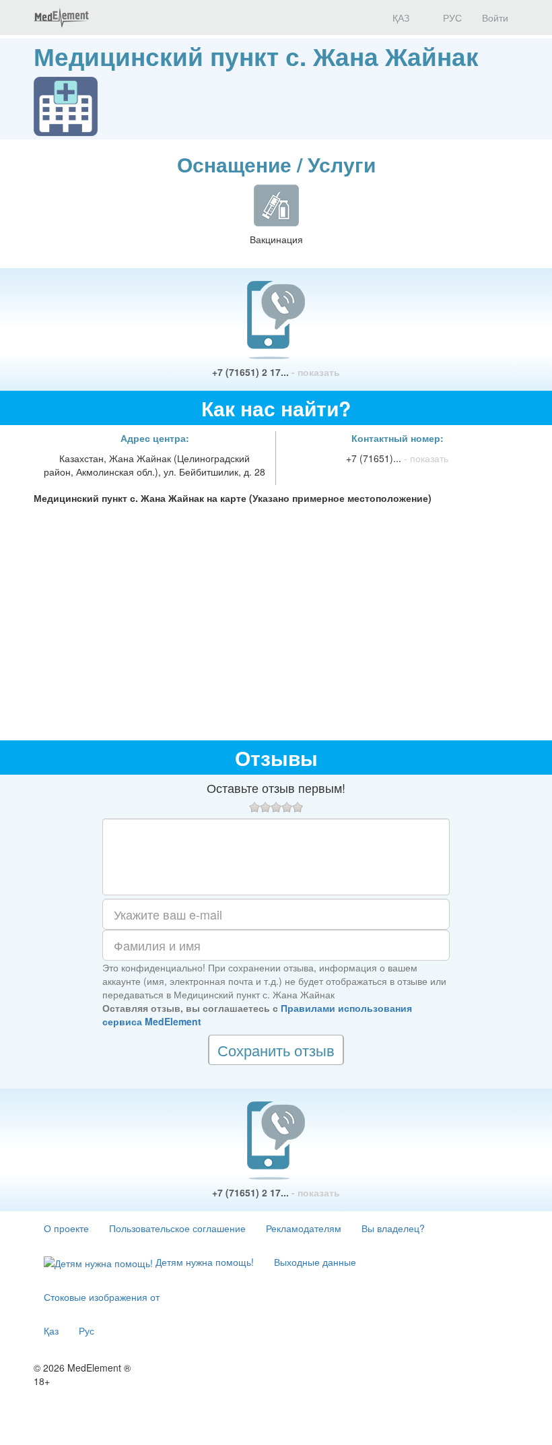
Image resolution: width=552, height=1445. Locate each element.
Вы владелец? (393, 1228)
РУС (451, 17)
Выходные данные (315, 1262)
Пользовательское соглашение (177, 1228)
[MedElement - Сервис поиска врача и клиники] (61, 17)
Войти (495, 17)
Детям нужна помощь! (203, 1262)
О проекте (66, 1228)
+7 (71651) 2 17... (276, 372)
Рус (86, 1330)
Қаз (51, 1330)
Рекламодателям (303, 1228)
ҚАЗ (399, 17)
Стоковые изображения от (102, 1297)
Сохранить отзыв (276, 1049)
